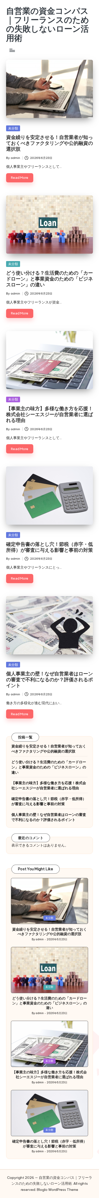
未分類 (13, 128)
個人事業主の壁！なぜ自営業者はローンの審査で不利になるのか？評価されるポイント (49, 679)
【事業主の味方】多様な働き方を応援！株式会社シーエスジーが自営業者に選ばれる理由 (49, 414)
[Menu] (11, 50)
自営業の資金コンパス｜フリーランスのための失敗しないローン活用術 (47, 24)
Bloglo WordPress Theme (57, 1189)
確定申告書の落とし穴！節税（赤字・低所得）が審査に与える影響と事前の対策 (49, 547)
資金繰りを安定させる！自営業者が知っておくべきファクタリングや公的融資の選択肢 (49, 143)
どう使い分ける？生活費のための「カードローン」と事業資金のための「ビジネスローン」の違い (49, 279)
